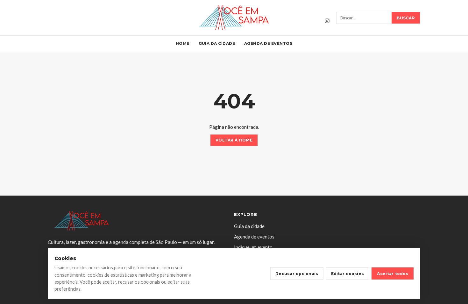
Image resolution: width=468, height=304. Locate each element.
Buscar (406, 18)
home (182, 43)
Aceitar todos (392, 273)
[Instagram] (327, 20)
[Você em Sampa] (233, 18)
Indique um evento (253, 247)
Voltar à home (234, 140)
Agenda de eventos (268, 43)
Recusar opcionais (296, 273)
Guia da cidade (217, 43)
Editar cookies (347, 273)
